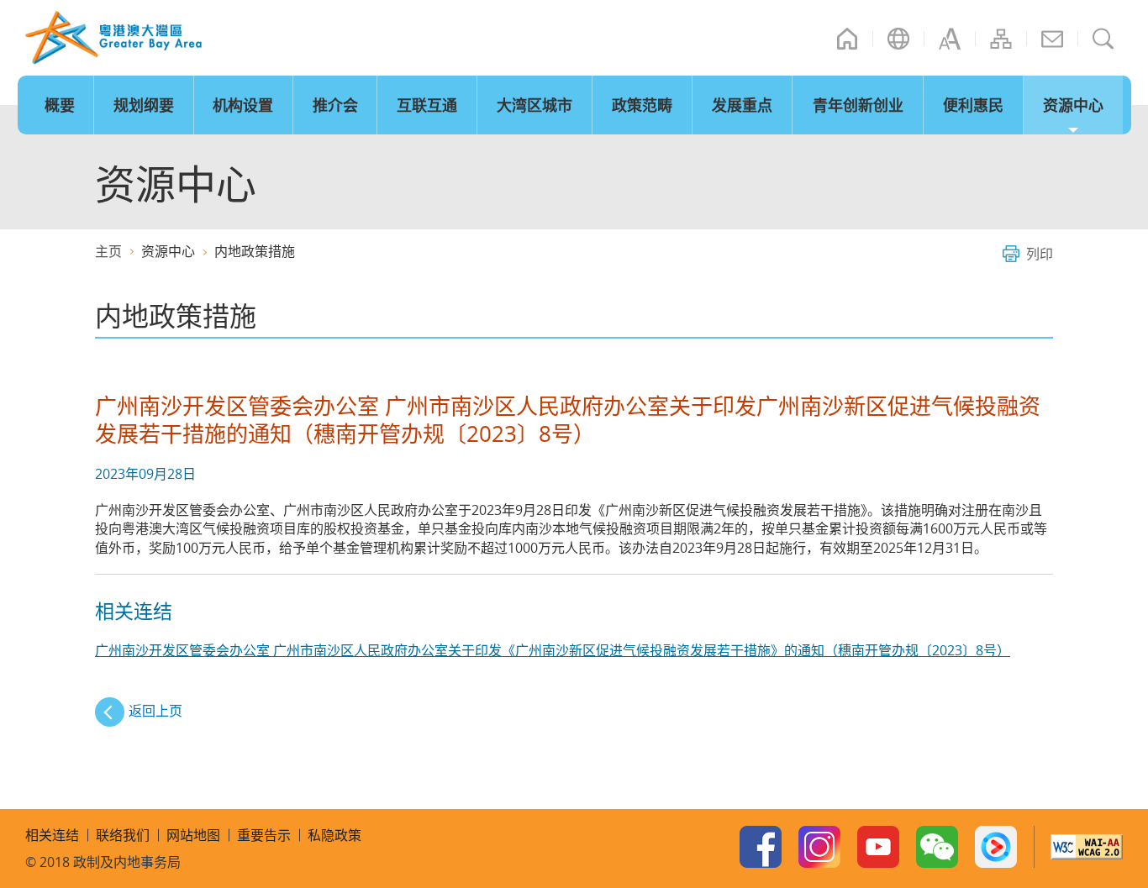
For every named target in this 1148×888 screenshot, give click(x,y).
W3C (1087, 847)
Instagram (819, 847)
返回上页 (155, 710)
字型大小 (950, 38)
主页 (847, 38)
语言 (898, 38)
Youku (996, 847)
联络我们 (1052, 38)
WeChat (937, 847)
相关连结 (52, 835)
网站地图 (1001, 38)
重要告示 (264, 835)
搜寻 (1103, 38)
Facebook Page (761, 847)
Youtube (878, 847)
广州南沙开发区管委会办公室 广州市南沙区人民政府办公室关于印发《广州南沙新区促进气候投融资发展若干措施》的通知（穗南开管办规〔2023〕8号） (552, 650)
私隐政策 (334, 835)
